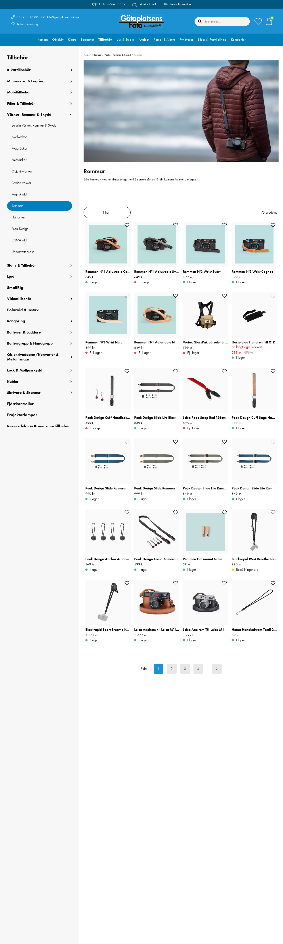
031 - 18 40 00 (27, 17)
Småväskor (19, 159)
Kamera (43, 39)
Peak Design (20, 228)
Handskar (18, 217)
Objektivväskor (21, 171)
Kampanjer (238, 39)
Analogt (144, 39)
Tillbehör (105, 39)
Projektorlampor (22, 414)
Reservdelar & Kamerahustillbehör (38, 426)
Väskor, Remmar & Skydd (117, 55)
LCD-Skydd (19, 240)
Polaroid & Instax (23, 309)
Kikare (72, 39)
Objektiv (57, 39)
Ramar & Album (164, 39)
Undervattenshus (22, 251)
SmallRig (15, 287)
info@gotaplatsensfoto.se (63, 17)
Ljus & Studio (125, 39)
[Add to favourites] (126, 225)
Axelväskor (19, 137)
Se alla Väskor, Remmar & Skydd (33, 125)
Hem (86, 55)
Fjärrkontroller (20, 403)
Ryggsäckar (19, 148)
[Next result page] (217, 669)
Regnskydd (19, 194)
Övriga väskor (21, 182)
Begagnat (87, 39)
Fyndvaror (186, 39)
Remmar (17, 205)
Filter (106, 212)
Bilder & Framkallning (211, 39)
